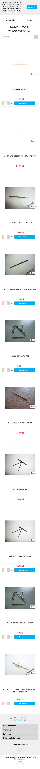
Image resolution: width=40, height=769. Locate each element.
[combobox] (20, 37)
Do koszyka (23, 103)
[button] (20, 726)
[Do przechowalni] (37, 103)
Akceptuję (31, 7)
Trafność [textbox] (6, 37)
